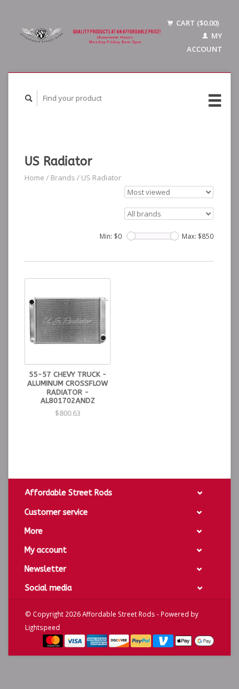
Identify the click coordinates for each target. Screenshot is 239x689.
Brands (63, 178)
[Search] (29, 98)
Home (34, 178)
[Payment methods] (54, 640)
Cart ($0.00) (197, 23)
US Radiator (101, 178)
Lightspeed (42, 627)
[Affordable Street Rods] (92, 36)
